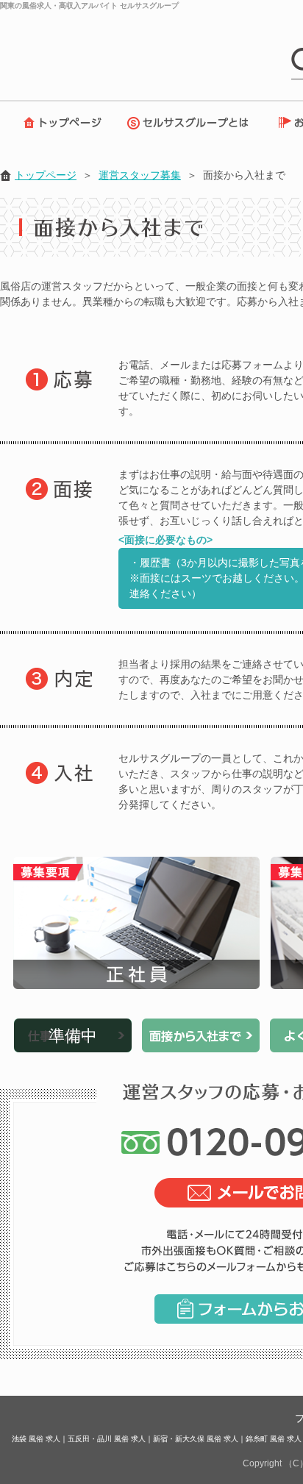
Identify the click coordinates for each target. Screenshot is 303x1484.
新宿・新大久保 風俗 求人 (195, 1439)
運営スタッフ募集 (140, 175)
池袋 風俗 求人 (36, 1439)
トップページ (59, 123)
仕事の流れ (73, 1035)
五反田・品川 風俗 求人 (107, 1439)
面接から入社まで (201, 1035)
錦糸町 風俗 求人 (274, 1439)
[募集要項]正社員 (136, 923)
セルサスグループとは (191, 123)
